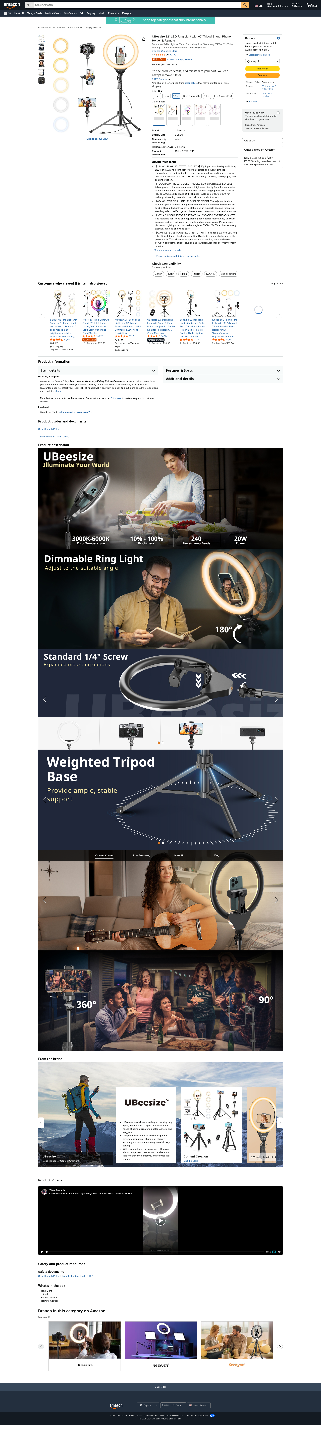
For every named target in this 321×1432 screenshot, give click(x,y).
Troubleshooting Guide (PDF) (53, 436)
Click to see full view (97, 138)
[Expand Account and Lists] (287, 6)
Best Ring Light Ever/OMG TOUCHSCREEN (91, 1193)
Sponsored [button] (42, 1317)
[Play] (41, 1251)
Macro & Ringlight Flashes (89, 27)
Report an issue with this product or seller (178, 256)
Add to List (249, 140)
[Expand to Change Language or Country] (262, 6)
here (58, 391)
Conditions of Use (119, 1415)
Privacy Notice (135, 1415)
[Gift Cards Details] (76, 13)
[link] (64, 328)
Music (102, 13)
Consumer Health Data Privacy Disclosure (164, 1415)
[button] (7, 13)
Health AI (19, 13)
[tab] (159, 743)
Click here (116, 398)
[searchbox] (137, 5)
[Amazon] (12, 5)
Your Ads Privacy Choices (197, 1415)
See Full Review (124, 1193)
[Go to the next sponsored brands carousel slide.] (280, 1346)
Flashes (71, 27)
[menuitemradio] (274, 1252)
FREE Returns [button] (160, 79)
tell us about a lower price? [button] (75, 412)
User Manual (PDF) (48, 429)
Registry (91, 13)
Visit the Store (191, 1160)
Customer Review (58, 1193)
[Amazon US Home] (116, 1406)
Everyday (127, 13)
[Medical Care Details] (61, 13)
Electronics (43, 27)
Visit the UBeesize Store (164, 51)
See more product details (167, 250)
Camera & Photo (58, 27)
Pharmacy (113, 13)
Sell (81, 13)
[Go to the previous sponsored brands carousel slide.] (41, 1346)
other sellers (191, 83)
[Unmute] (279, 1252)
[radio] (41, 38)
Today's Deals (34, 13)
